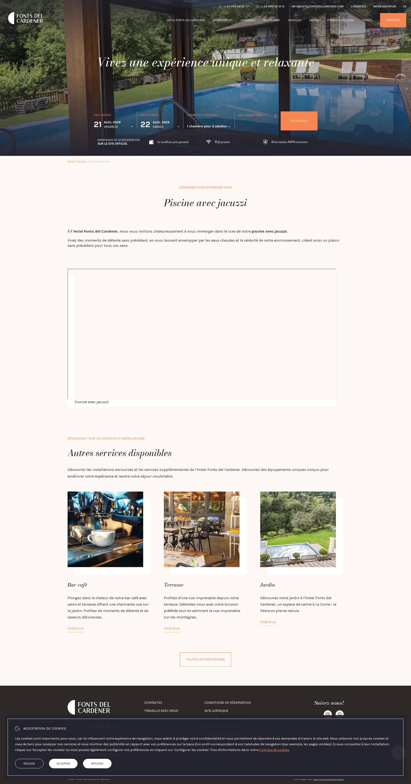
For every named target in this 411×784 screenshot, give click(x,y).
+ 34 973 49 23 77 (236, 6)
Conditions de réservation (228, 703)
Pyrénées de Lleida (340, 20)
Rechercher (299, 121)
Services (294, 20)
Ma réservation (384, 6)
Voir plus (75, 628)
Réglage (29, 763)
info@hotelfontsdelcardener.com (317, 6)
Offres (367, 20)
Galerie (314, 20)
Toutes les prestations (205, 659)
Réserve (393, 20)
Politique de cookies (274, 750)
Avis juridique (216, 711)
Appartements (223, 20)
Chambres (248, 20)
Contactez (358, 6)
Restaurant (271, 20)
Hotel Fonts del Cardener (186, 20)
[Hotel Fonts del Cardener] (25, 31)
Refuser (97, 763)
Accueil (71, 161)
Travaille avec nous (161, 711)
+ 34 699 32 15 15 (272, 6)
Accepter (63, 763)
